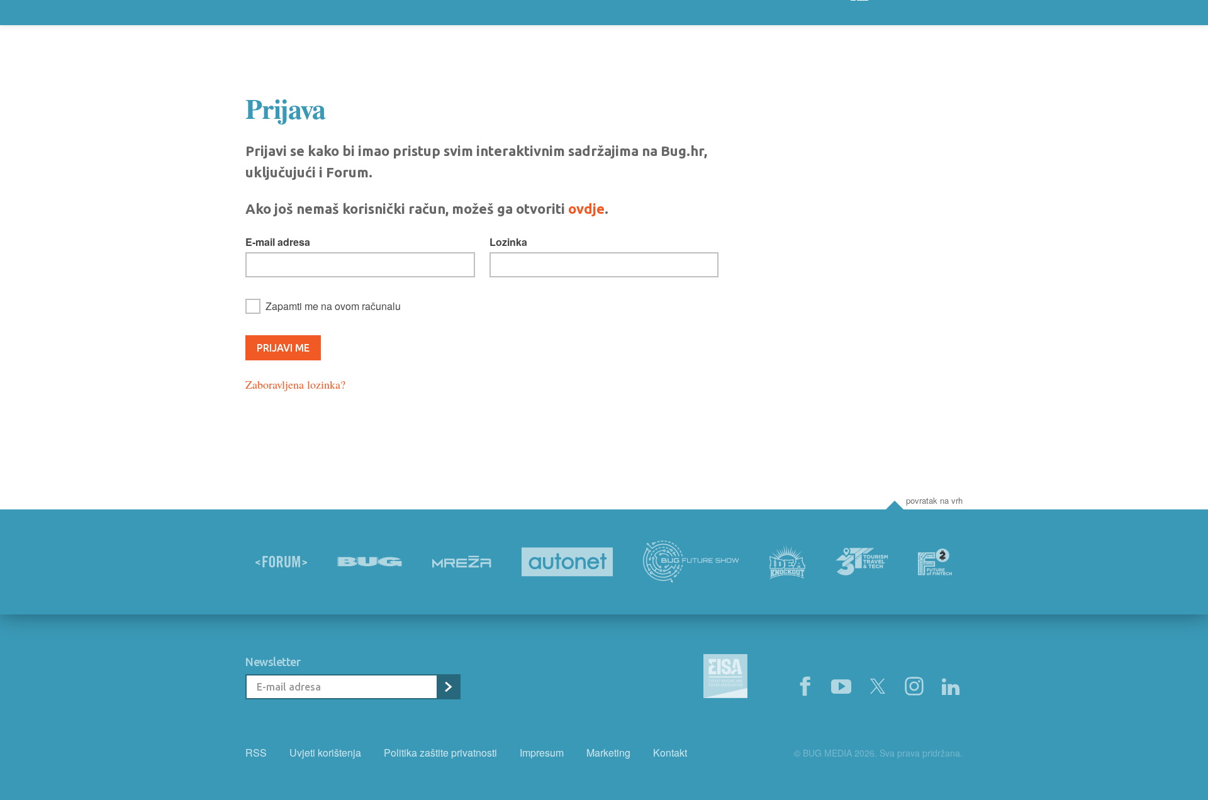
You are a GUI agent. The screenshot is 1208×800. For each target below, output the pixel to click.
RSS (256, 752)
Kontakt (670, 752)
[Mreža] (461, 561)
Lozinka (508, 242)
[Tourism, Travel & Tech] (861, 561)
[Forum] (281, 561)
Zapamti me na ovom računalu (333, 306)
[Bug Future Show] (691, 562)
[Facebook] (805, 686)
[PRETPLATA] (448, 686)
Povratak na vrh (934, 500)
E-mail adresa (277, 242)
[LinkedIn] (951, 686)
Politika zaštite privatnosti (440, 752)
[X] (878, 686)
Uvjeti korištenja (325, 752)
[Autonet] (568, 562)
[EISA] (725, 678)
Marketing (608, 752)
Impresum (542, 752)
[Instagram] (914, 686)
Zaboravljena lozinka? (295, 384)
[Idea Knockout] (787, 561)
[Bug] (369, 561)
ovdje (586, 208)
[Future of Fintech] (935, 562)
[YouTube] (841, 686)
